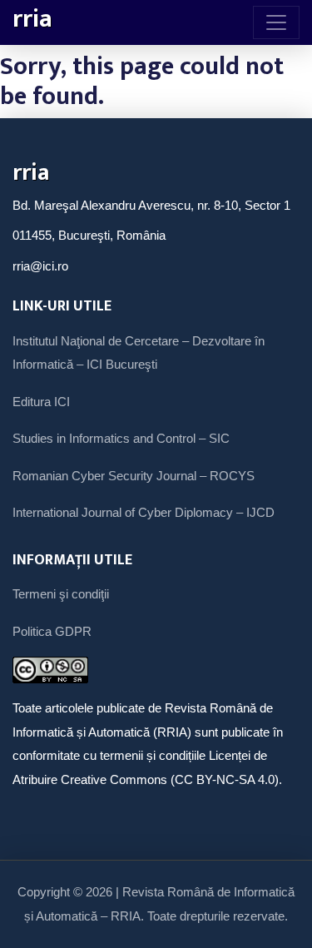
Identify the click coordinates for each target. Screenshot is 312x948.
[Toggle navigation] (276, 22)
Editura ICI (41, 402)
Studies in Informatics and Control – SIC (121, 438)
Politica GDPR (52, 631)
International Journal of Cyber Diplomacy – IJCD (143, 512)
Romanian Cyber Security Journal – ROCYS (133, 476)
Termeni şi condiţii (60, 594)
